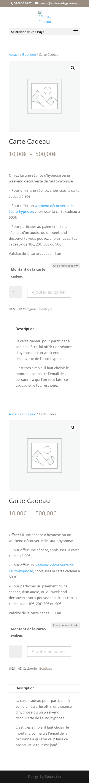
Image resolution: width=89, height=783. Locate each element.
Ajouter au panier (49, 292)
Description (25, 328)
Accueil (14, 54)
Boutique (29, 54)
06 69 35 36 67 (23, 3)
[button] (73, 68)
